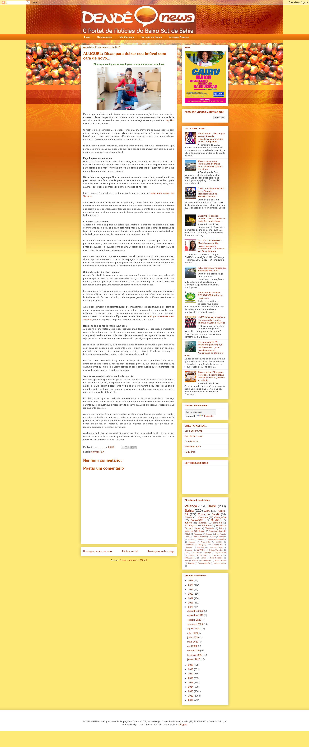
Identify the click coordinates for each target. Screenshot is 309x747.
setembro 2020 (195, 624)
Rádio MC (190, 452)
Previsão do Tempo (151, 37)
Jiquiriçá (191, 539)
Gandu (212, 537)
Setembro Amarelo (179, 37)
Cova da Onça (215, 547)
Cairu (207, 510)
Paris (187, 561)
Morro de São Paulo (194, 531)
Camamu (203, 517)
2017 (191, 673)
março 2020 (193, 650)
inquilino (170, 120)
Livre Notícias (191, 441)
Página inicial (130, 551)
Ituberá (188, 522)
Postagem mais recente (97, 551)
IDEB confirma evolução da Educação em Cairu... (212, 269)
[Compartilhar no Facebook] (132, 447)
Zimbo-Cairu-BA (204, 563)
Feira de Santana (199, 537)
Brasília (188, 517)
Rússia (195, 561)
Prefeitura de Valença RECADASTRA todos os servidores (210, 295)
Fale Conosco (126, 37)
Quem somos (104, 37)
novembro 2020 (195, 615)
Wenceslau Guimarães (217, 539)
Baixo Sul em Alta (193, 430)
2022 (191, 598)
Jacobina (195, 552)
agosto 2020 (194, 628)
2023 (191, 594)
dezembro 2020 (195, 611)
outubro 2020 (194, 619)
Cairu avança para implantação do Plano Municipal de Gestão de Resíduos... (210, 165)
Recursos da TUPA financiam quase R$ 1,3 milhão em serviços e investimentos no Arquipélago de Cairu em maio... (204, 349)
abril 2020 (192, 646)
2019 (191, 665)
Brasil (212, 506)
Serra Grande (220, 561)
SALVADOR (197, 520)
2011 (191, 700)
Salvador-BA (97, 451)
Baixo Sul (217, 523)
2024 (191, 589)
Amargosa (198, 534)
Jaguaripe (207, 552)
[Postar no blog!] (125, 447)
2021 (191, 602)
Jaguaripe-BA (220, 552)
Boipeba (209, 534)
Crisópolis (188, 550)
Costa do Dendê (208, 514)
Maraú (203, 558)
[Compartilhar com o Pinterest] (135, 447)
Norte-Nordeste (216, 558)
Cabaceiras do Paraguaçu (196, 545)
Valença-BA (220, 517)
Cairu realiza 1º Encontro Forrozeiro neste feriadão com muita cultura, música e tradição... (211, 376)
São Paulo (207, 525)
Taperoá (202, 522)
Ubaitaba (190, 563)
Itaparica (222, 537)
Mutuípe (201, 539)
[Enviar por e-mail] (122, 447)
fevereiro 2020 (195, 655)
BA (220, 528)
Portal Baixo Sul (193, 446)
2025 (191, 585)
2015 (191, 682)
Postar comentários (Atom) (133, 560)
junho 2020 (193, 637)
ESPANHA (201, 550)
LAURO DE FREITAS (197, 555)
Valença (191, 506)
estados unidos (220, 563)
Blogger (183, 724)
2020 (191, 607)
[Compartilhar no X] (129, 447)
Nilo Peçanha (191, 525)
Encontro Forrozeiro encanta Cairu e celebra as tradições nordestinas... (211, 218)
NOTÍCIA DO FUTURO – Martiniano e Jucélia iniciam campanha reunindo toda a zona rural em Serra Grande (211, 246)
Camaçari (188, 547)
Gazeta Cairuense (194, 436)
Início (87, 37)
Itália (186, 552)
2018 (191, 669)
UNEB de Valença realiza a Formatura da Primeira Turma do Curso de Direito (211, 320)
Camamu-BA (217, 545)
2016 (191, 678)
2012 (191, 695)
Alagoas (192, 542)
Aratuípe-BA (205, 542)
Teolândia (209, 528)
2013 (191, 691)
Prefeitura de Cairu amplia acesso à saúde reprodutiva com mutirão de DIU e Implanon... (211, 137)
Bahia (189, 510)
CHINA (219, 542)
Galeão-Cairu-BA (215, 550)
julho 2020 (193, 633)
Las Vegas (217, 555)
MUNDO (215, 520)
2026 (191, 580)
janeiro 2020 (194, 659)
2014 (191, 687)
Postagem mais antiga (161, 551)
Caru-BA (200, 547)
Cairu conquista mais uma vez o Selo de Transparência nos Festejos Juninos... (211, 192)
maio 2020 (193, 641)
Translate (208, 416)
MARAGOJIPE (190, 558)
